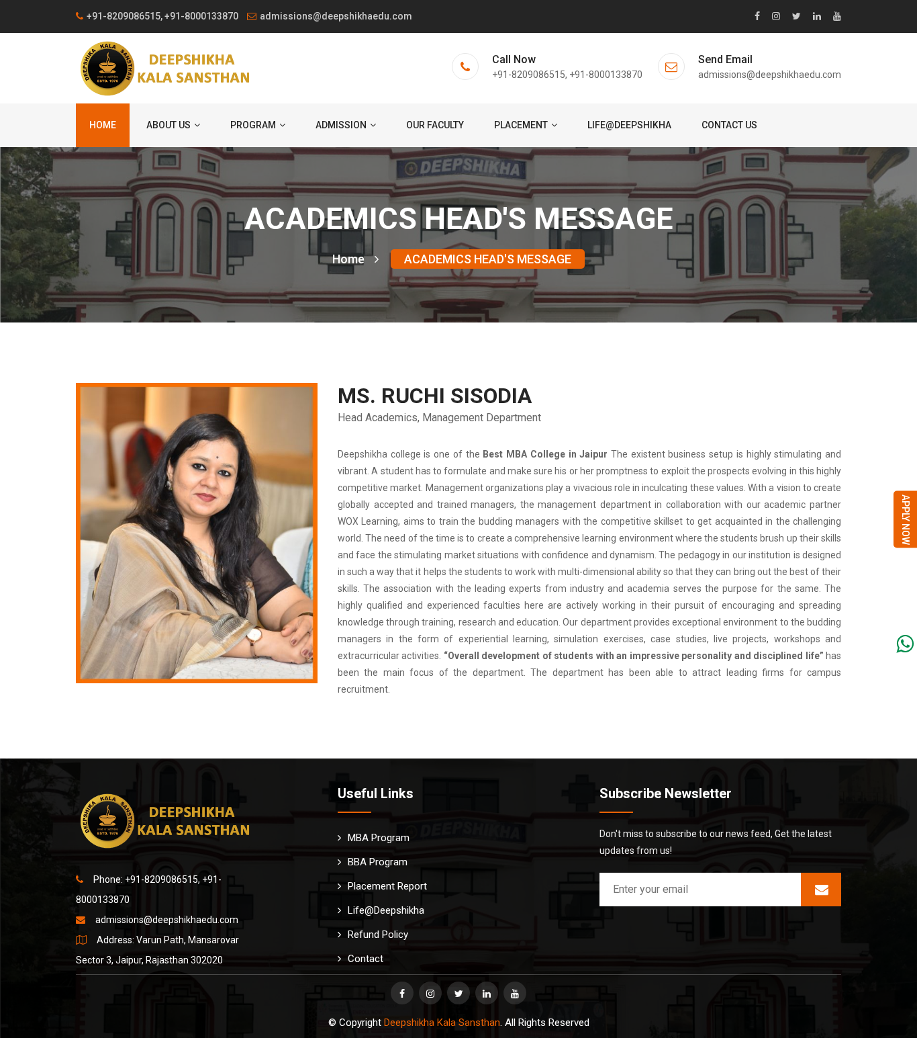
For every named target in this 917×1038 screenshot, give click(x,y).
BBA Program (377, 862)
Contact (365, 959)
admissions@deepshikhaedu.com (336, 16)
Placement (521, 125)
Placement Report (387, 886)
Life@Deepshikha (629, 125)
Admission (341, 125)
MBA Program (378, 838)
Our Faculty (435, 125)
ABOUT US (168, 125)
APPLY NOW (905, 519)
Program (253, 125)
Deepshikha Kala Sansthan (442, 1023)
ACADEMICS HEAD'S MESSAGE (487, 259)
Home (102, 125)
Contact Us (729, 125)
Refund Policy (378, 934)
